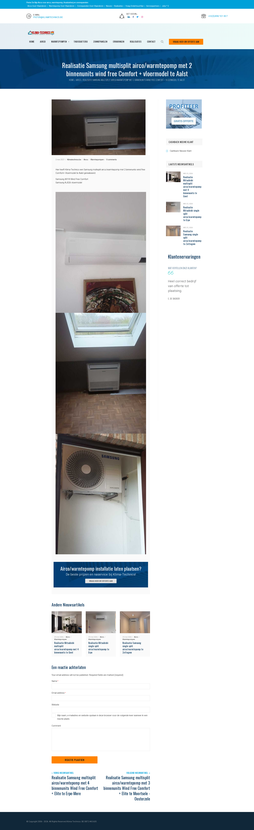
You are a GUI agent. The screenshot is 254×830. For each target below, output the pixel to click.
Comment (56, 725)
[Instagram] (142, 17)
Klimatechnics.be (74, 159)
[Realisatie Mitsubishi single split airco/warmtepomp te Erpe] (173, 203)
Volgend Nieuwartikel (137, 773)
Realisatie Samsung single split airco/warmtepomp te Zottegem (133, 647)
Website (55, 704)
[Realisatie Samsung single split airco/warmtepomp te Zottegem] (173, 227)
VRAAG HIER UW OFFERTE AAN (101, 580)
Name (54, 681)
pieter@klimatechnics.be (48, 17)
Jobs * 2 (165, 6)
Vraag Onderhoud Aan (134, 6)
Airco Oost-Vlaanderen (37, 6)
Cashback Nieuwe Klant (180, 151)
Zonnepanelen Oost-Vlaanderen (90, 6)
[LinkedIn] (129, 17)
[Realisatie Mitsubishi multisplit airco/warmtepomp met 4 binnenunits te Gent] (173, 173)
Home (71, 80)
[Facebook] (133, 17)
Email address (58, 693)
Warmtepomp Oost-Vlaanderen (61, 6)
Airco (78, 80)
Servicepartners (152, 6)
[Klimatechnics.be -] (41, 32)
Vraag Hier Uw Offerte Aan (186, 41)
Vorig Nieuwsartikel (64, 773)
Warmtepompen (97, 159)
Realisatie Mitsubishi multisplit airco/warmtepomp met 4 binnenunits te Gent (66, 647)
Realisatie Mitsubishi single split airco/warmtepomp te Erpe (98, 647)
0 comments (111, 159)
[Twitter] (138, 17)
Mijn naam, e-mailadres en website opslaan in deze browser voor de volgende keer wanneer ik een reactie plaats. (102, 717)
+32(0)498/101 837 (218, 16)
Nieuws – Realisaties (114, 6)
